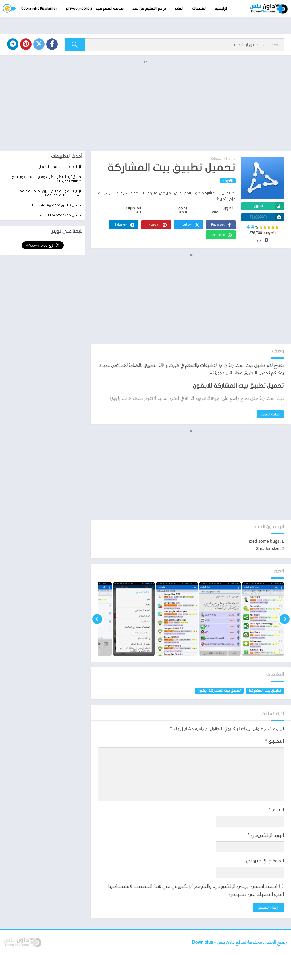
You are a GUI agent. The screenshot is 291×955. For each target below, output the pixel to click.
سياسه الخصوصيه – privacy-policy (95, 9)
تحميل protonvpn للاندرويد (60, 215)
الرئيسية (221, 9)
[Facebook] (52, 44)
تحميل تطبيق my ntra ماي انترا (57, 205)
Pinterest (153, 224)
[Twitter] (39, 44)
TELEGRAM (258, 217)
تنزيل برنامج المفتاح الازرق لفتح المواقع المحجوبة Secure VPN (50, 193)
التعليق (274, 741)
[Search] (75, 44)
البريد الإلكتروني (266, 835)
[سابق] (284, 619)
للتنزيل (258, 206)
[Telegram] (12, 44)
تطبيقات (199, 9)
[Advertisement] (145, 105)
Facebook (218, 224)
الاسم (276, 809)
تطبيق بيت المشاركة (265, 691)
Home (231, 158)
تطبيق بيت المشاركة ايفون (219, 691)
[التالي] (97, 619)
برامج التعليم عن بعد (149, 9)
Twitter (186, 224)
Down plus (203, 942)
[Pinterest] (26, 44)
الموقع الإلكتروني (265, 860)
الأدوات (216, 158)
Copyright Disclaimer (39, 9)
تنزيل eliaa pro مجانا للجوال (60, 167)
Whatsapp (218, 234)
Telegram (121, 224)
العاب (179, 9)
